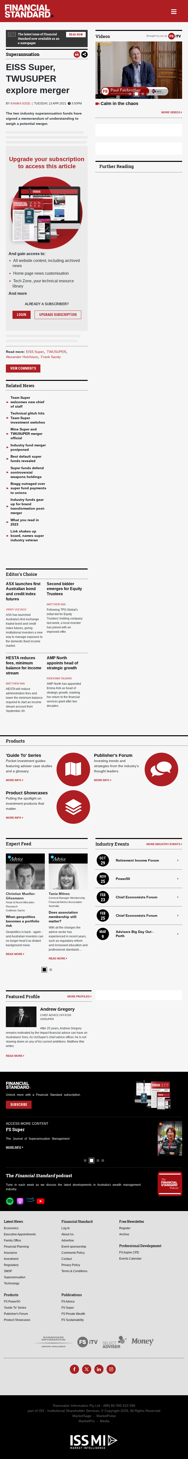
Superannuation (22, 54)
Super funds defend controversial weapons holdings (27, 472)
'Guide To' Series (23, 755)
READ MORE (14, 954)
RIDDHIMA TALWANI (59, 678)
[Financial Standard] (29, 11)
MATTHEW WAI (56, 604)
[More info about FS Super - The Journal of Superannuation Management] (170, 1138)
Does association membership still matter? (63, 916)
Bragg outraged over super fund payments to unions (28, 488)
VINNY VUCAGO (16, 609)
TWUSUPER (56, 352)
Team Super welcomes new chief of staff (27, 402)
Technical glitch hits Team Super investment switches (28, 417)
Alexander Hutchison (22, 357)
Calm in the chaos (119, 103)
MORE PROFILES (78, 996)
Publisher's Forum (113, 755)
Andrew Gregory (57, 1009)
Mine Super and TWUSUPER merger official (26, 433)
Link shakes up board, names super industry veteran (27, 535)
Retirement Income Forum (137, 860)
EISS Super (35, 352)
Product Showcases (27, 792)
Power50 (123, 879)
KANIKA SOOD (20, 103)
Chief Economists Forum (136, 897)
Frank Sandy (51, 357)
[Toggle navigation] (173, 11)
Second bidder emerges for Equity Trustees (64, 589)
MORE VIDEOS (170, 112)
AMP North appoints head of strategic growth (62, 663)
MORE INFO (13, 780)
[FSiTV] (174, 35)
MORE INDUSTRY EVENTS (163, 844)
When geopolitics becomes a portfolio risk (22, 921)
